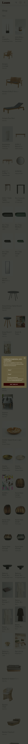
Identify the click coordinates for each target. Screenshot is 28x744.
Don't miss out (14, 384)
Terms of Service (16, 380)
